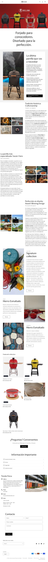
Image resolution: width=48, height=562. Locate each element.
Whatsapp (24, 446)
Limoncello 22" (27, 378)
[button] (2, 2)
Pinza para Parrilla (27, 398)
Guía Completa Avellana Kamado (33, 96)
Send (9, 534)
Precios (29, 290)
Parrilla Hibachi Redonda (7, 404)
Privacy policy (25, 558)
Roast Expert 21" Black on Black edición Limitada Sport (13, 431)
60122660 (5, 491)
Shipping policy (42, 558)
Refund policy (30, 558)
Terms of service (36, 558)
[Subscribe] (22, 543)
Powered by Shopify (18, 558)
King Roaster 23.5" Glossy (7, 378)
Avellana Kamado (12, 558)
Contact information (42, 559)
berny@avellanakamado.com (8, 495)
